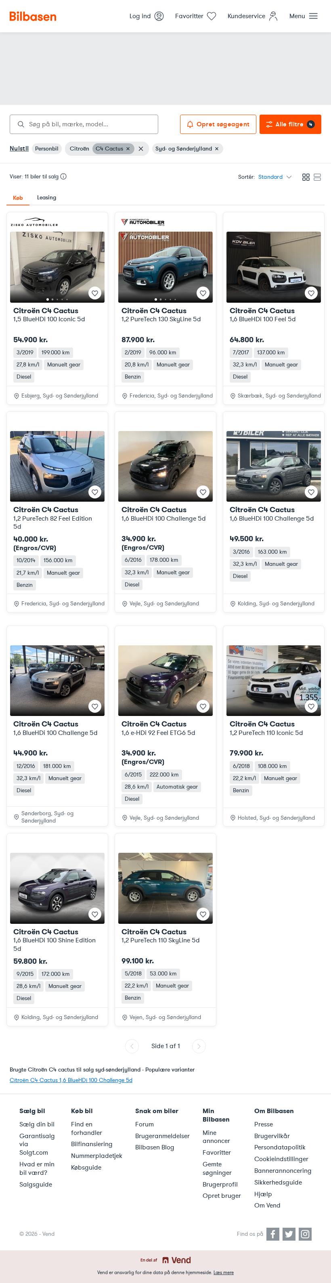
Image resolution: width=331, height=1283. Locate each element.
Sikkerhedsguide (278, 1182)
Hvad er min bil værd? (36, 1168)
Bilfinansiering (92, 1144)
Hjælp (263, 1194)
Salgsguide (35, 1184)
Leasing (46, 197)
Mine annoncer (216, 1137)
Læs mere (224, 1272)
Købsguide (86, 1167)
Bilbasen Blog (154, 1147)
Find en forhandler (86, 1128)
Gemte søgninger (217, 1168)
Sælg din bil (36, 1124)
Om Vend (267, 1205)
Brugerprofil (220, 1184)
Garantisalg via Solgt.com (37, 1144)
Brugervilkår (272, 1136)
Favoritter (217, 1152)
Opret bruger (222, 1195)
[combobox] (84, 124)
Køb (18, 197)
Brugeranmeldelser (162, 1136)
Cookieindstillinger (281, 1159)
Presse (263, 1124)
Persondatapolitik (280, 1147)
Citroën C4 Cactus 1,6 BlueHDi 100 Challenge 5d (71, 1080)
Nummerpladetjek (96, 1155)
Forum (144, 1124)
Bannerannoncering (283, 1170)
